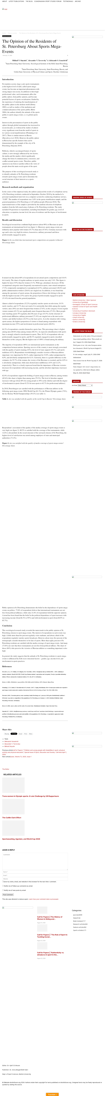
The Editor (5, 769)
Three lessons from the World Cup (83, 361)
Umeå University (78, 317)
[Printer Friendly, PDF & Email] (35, 725)
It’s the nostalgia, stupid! (80, 354)
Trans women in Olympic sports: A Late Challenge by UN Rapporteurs (30, 796)
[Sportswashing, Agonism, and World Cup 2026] (13, 835)
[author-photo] (7, 767)
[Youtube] (101, 4)
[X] (97, 4)
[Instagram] (94, 4)
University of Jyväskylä (80, 302)
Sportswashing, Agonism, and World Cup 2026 (21, 839)
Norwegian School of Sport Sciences (85, 304)
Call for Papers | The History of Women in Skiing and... (49, 918)
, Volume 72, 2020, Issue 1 (20, 756)
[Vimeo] (99, 4)
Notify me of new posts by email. (15, 890)
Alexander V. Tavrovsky (12, 744)
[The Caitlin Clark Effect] (13, 814)
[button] (4, 4)
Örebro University (79, 322)
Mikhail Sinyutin (9, 746)
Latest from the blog (83, 331)
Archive (74, 385)
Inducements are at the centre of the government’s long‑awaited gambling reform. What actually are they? (87, 339)
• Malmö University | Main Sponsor (84, 300)
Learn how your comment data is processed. (44, 899)
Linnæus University (79, 313)
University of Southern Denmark (84, 311)
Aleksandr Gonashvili (11, 741)
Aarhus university (79, 319)
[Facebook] (92, 4)
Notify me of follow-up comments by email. (18, 886)
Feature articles (12, 33)
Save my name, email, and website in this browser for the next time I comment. (30, 881)
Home (4, 33)
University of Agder (79, 315)
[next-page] (2, 843)
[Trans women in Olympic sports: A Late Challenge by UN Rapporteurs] (13, 792)
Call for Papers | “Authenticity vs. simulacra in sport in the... (50, 954)
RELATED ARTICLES (12, 774)
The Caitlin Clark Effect (11, 818)
